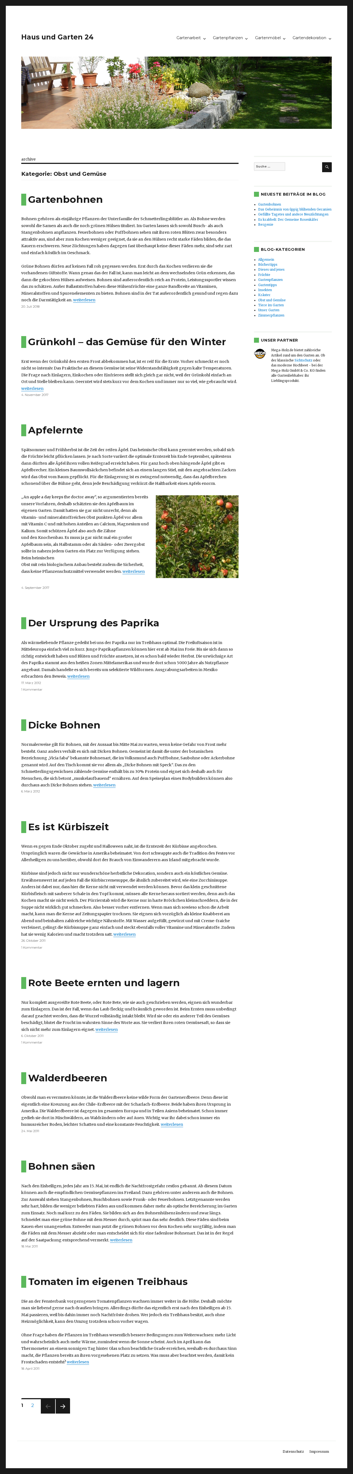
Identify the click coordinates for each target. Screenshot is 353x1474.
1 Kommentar (31, 689)
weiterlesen (84, 299)
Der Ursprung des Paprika (93, 623)
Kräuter (264, 295)
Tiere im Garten (271, 305)
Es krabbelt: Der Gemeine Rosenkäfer (288, 220)
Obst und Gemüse (272, 300)
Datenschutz (293, 1451)
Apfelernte (55, 430)
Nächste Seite (62, 1413)
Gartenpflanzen (228, 37)
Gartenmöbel (268, 37)
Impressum (319, 1451)
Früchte (264, 275)
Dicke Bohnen (64, 725)
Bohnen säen (61, 1166)
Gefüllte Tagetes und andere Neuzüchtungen (293, 214)
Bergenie (265, 225)
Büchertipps (267, 265)
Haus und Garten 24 (57, 37)
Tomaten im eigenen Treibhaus (108, 1281)
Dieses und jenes (271, 270)
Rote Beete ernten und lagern (104, 983)
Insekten (265, 290)
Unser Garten (268, 310)
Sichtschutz (303, 360)
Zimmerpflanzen (271, 315)
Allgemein (266, 260)
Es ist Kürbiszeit (68, 827)
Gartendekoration (309, 37)
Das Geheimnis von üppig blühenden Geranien (294, 209)
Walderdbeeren (67, 1078)
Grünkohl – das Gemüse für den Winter (127, 342)
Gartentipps (267, 285)
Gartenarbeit (188, 37)
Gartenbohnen (65, 199)
